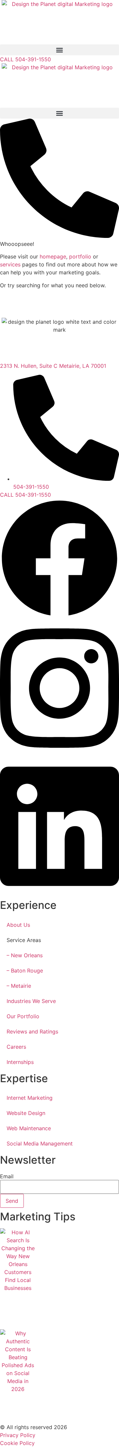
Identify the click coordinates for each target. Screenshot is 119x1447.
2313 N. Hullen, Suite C (29, 365)
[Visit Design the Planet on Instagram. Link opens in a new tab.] (59, 754)
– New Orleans (25, 955)
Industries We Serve (31, 1001)
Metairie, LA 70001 (82, 365)
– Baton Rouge (25, 970)
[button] (59, 49)
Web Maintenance (29, 1128)
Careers (16, 1046)
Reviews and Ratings (32, 1031)
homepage (53, 256)
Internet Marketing (30, 1097)
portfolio (80, 256)
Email (7, 1176)
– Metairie (19, 985)
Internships (20, 1062)
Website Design (26, 1113)
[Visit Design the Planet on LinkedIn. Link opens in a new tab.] (59, 892)
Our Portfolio (23, 1016)
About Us (18, 924)
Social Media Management (40, 1143)
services (10, 264)
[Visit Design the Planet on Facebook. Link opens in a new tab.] (59, 616)
